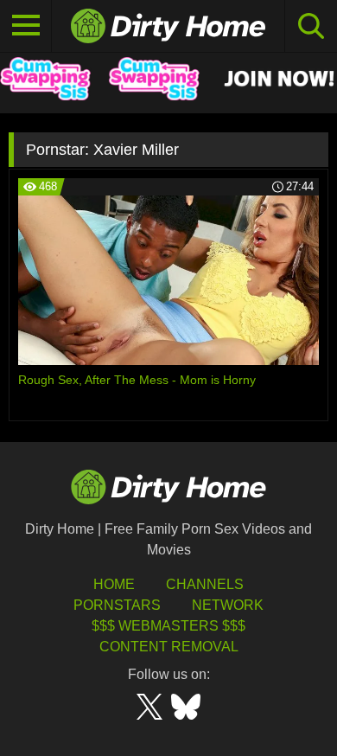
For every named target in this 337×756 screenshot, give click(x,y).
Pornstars (117, 605)
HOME (114, 584)
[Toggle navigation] (26, 26)
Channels (205, 584)
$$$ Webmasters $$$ (168, 625)
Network (228, 605)
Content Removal (168, 646)
